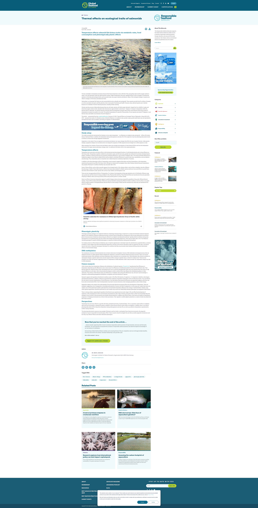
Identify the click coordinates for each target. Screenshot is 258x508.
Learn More (158, 42)
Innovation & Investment (161, 222)
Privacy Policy (151, 494)
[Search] (174, 48)
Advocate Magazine (135, 3)
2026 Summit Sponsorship (165, 92)
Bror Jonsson (86, 376)
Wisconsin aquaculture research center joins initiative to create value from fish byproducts (164, 203)
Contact (157, 3)
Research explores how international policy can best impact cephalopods (97, 456)
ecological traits (118, 376)
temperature (103, 380)
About (129, 7)
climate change (96, 376)
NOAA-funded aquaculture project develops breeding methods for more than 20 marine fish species (165, 225)
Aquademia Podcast (145, 3)
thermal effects (113, 380)
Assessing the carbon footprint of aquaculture (131, 456)
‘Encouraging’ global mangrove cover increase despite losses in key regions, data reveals (164, 210)
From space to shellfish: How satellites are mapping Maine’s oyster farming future (160, 161)
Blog (153, 3)
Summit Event (153, 7)
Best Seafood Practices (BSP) (91, 496)
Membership (139, 7)
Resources (85, 488)
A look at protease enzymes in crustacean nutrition (94, 414)
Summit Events (86, 499)
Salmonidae (86, 380)
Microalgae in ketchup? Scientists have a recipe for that (165, 234)
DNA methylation (107, 376)
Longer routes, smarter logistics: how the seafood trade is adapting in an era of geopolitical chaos (161, 180)
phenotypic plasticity (139, 376)
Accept (142, 502)
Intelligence (157, 157)
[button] (146, 29)
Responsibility (158, 208)
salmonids (94, 380)
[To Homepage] (90, 5)
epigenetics (128, 376)
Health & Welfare (159, 166)
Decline (153, 502)
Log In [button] (173, 3)
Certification (167, 7)
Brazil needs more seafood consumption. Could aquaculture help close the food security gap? (165, 218)
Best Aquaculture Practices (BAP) (91, 492)
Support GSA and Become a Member (97, 341)
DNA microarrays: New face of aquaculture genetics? (130, 414)
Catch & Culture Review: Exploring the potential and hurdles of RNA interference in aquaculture (161, 170)
